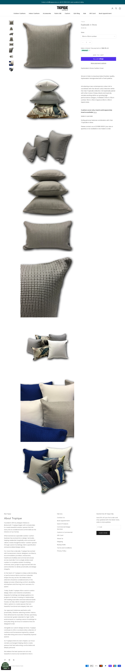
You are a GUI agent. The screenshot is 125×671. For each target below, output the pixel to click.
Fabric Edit (57, 13)
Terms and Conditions (64, 548)
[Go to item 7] (11, 56)
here (95, 112)
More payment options (98, 63)
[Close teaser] (9, 661)
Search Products (62, 524)
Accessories (47, 13)
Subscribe (103, 533)
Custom (67, 13)
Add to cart (98, 55)
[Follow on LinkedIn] (14, 660)
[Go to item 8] (11, 63)
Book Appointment (105, 13)
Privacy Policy (61, 551)
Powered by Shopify (19, 666)
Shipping (60, 542)
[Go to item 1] (11, 22)
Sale (84, 13)
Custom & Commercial (64, 532)
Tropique (83, 21)
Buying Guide (61, 545)
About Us (60, 539)
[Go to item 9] (11, 69)
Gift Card (92, 13)
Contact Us (61, 518)
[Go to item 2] (11, 28)
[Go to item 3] (11, 34)
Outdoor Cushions (19, 13)
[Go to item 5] (11, 44)
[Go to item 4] (11, 39)
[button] (5, 665)
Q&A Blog (76, 13)
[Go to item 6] (11, 50)
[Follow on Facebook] (5, 660)
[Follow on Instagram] (9, 660)
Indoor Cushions (34, 13)
